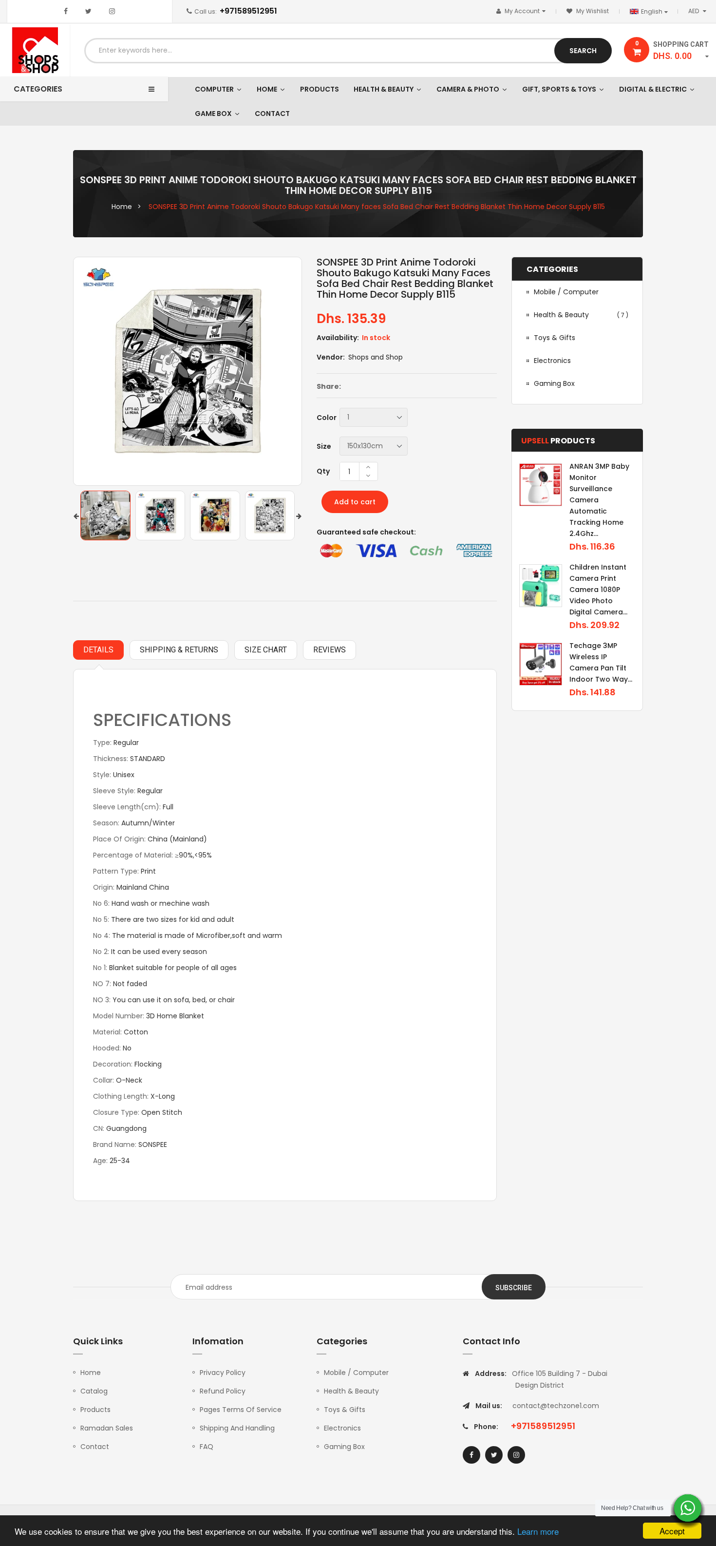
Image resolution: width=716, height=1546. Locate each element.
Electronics (552, 360)
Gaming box (554, 383)
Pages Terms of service (241, 1409)
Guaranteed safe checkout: (366, 532)
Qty (323, 471)
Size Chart (266, 649)
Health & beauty (581, 315)
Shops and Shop (375, 357)
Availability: (338, 338)
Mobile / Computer (356, 1372)
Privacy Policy (222, 1372)
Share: (329, 386)
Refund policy (222, 1391)
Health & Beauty (351, 1391)
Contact (94, 1446)
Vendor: (331, 357)
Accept (672, 1531)
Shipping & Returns (179, 649)
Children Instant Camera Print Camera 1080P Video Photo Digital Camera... (598, 589)
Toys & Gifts (344, 1409)
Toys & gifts (554, 338)
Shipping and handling (237, 1428)
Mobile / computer (566, 292)
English (652, 11)
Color (327, 417)
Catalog (94, 1391)
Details (98, 649)
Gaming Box (344, 1446)
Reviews (329, 649)
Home (90, 1372)
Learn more (538, 1531)
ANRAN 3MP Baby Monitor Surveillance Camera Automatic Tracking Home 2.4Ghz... (599, 499)
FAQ (206, 1446)
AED (699, 11)
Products (95, 1409)
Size (324, 446)
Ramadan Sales (106, 1428)
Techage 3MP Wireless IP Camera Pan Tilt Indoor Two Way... (600, 662)
